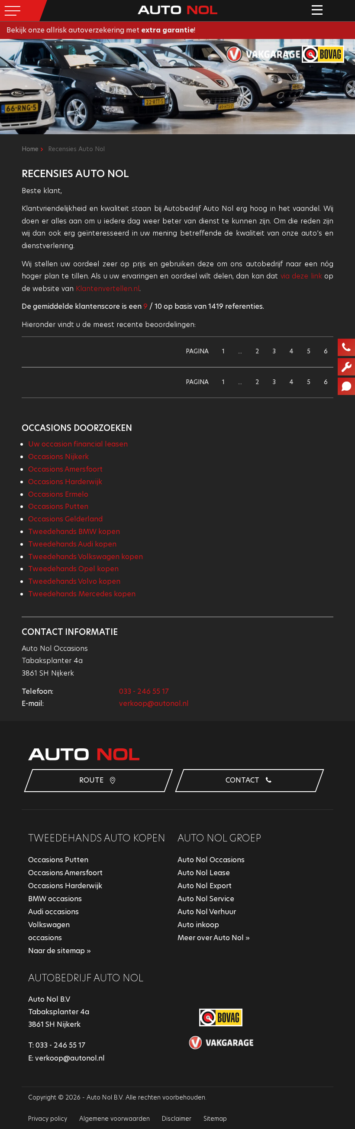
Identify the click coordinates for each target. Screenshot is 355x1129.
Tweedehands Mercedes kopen (82, 594)
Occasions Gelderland (65, 519)
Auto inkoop (198, 925)
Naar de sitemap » (59, 951)
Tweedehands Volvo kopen (74, 581)
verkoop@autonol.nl (154, 703)
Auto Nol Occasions (211, 860)
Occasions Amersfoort (65, 469)
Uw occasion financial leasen (78, 444)
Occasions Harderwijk (65, 482)
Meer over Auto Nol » (214, 938)
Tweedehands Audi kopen (72, 544)
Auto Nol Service (206, 899)
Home (30, 149)
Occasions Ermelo (58, 494)
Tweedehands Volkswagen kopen (85, 557)
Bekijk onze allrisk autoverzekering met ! (100, 30)
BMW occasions (55, 899)
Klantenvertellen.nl (107, 289)
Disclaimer (176, 1118)
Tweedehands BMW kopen (74, 532)
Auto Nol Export (205, 886)
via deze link (301, 276)
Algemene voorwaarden (114, 1118)
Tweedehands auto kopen (96, 838)
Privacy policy (47, 1118)
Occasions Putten (58, 506)
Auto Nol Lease (204, 873)
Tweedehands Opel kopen (73, 569)
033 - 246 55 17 (144, 691)
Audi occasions (53, 912)
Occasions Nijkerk (58, 457)
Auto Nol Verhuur (207, 912)
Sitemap (215, 1118)
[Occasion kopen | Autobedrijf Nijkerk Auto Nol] (177, 9)
